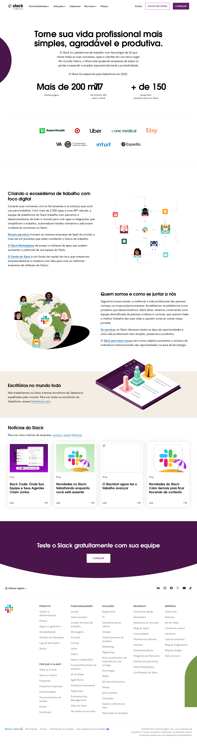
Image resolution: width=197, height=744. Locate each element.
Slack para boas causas (118, 340)
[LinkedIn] (158, 588)
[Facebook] (171, 588)
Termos (43, 729)
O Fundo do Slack (19, 256)
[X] (177, 588)
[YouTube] (184, 588)
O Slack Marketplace (21, 245)
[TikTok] (190, 588)
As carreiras (108, 329)
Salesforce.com (40, 401)
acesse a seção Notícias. (67, 435)
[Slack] (15, 6)
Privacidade (31, 729)
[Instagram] (164, 588)
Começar (181, 6)
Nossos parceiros (18, 234)
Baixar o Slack (12, 729)
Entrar (138, 6)
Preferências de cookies (62, 729)
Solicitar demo (157, 6)
